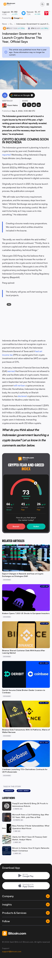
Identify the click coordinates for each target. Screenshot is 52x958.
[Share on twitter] (29, 105)
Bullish (36, 526)
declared (22, 396)
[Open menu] (48, 4)
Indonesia (9, 791)
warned (11, 371)
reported (6, 154)
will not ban (19, 385)
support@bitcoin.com (11, 951)
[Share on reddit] (34, 105)
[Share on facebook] (24, 105)
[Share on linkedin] (39, 105)
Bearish (16, 526)
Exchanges (11, 24)
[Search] (42, 4)
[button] (31, 95)
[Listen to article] (4, 95)
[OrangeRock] (17, 18)
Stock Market (23, 791)
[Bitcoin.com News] (9, 4)
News (4, 24)
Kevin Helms (12, 105)
